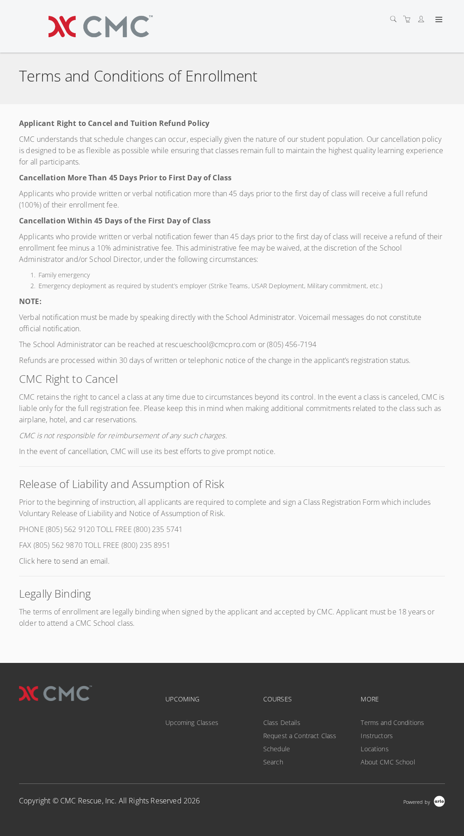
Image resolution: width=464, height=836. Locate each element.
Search (273, 762)
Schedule (276, 748)
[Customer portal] (423, 19)
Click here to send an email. (64, 561)
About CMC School (388, 762)
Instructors (377, 735)
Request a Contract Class (299, 735)
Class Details (281, 722)
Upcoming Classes (191, 722)
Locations (374, 748)
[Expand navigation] (438, 20)
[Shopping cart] (409, 19)
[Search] (395, 19)
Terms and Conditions (392, 722)
